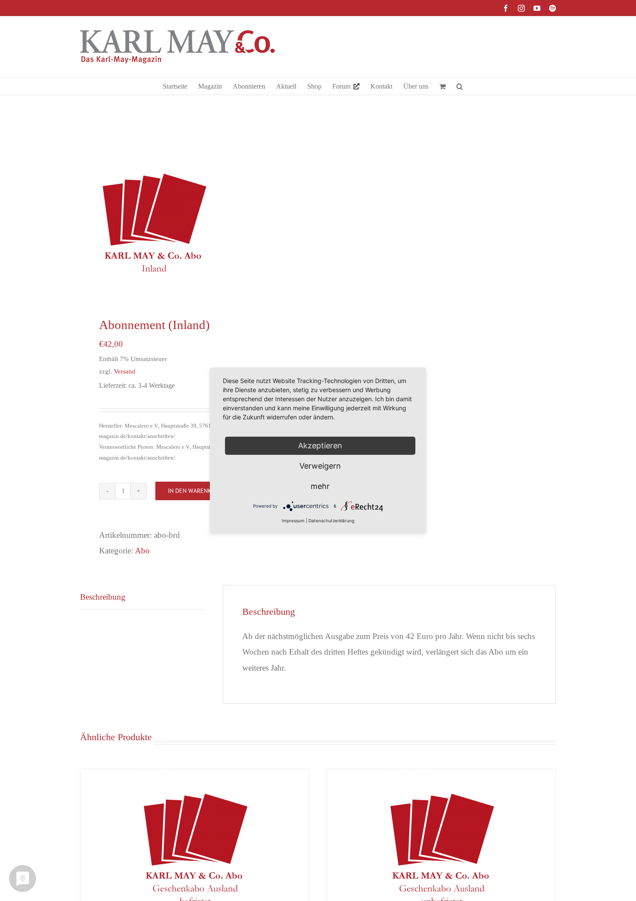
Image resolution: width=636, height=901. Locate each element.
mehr (320, 486)
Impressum (293, 520)
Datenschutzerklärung (331, 520)
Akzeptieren (320, 445)
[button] (459, 86)
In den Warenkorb (195, 491)
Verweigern (320, 465)
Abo (142, 550)
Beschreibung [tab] (102, 596)
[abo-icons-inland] (194, 222)
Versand (124, 371)
